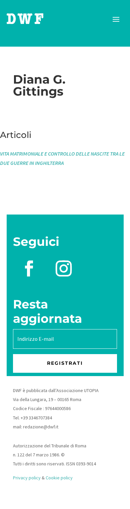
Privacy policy (27, 478)
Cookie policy (59, 478)
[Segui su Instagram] (64, 268)
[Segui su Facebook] (29, 268)
